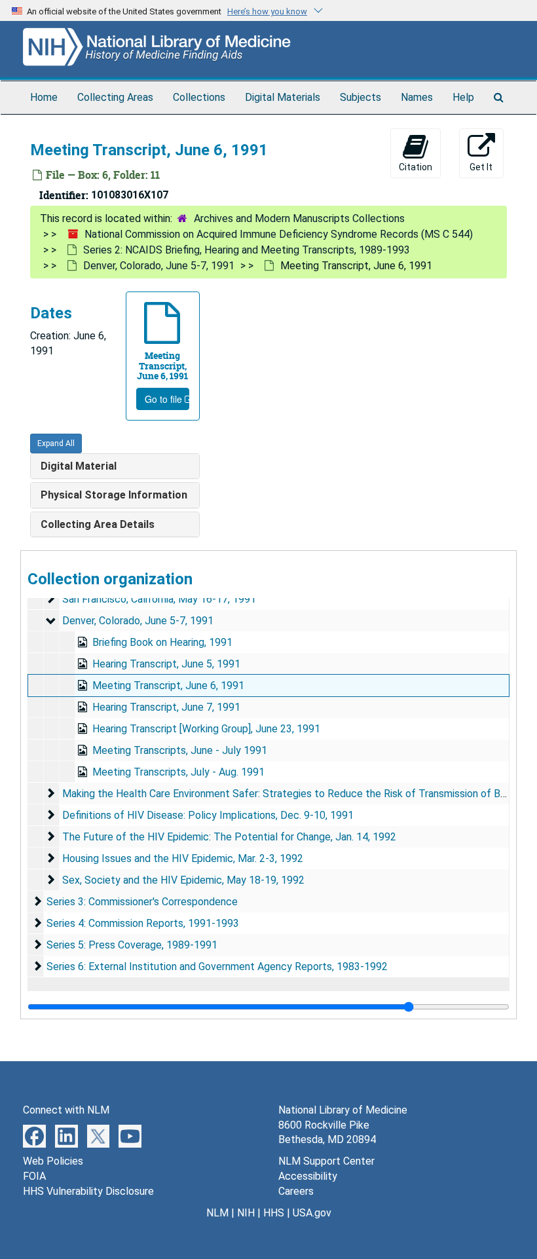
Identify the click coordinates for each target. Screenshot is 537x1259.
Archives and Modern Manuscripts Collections (299, 218)
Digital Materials (282, 97)
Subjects (360, 97)
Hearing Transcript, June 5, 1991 (166, 664)
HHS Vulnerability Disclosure (88, 1191)
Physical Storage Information (114, 495)
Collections (199, 97)
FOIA (34, 1176)
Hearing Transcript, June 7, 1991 (166, 707)
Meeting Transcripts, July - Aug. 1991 (178, 772)
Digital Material (79, 466)
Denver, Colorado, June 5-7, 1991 (158, 265)
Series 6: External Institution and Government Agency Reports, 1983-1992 (217, 966)
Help (463, 97)
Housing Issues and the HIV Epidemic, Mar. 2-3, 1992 (182, 858)
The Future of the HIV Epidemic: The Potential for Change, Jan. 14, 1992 (229, 837)
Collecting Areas (115, 97)
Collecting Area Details (98, 524)
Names (417, 97)
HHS (273, 1213)
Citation (415, 167)
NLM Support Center (326, 1161)
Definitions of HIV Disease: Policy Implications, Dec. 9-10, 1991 (208, 815)
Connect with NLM (66, 1110)
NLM (217, 1213)
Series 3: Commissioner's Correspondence (142, 901)
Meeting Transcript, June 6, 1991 (168, 685)
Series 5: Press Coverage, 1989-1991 (131, 945)
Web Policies (53, 1161)
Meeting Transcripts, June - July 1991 (179, 750)
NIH (246, 1213)
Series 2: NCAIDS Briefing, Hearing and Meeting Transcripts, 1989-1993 (246, 250)
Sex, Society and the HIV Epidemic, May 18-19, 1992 (183, 880)
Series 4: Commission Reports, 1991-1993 (142, 923)
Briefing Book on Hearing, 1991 (162, 642)
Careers (296, 1191)
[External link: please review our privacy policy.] (34, 1135)
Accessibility (307, 1176)
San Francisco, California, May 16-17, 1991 (159, 599)
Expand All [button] (56, 443)
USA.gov (312, 1213)
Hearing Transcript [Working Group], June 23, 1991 (206, 729)
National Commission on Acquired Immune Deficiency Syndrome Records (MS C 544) (278, 234)
